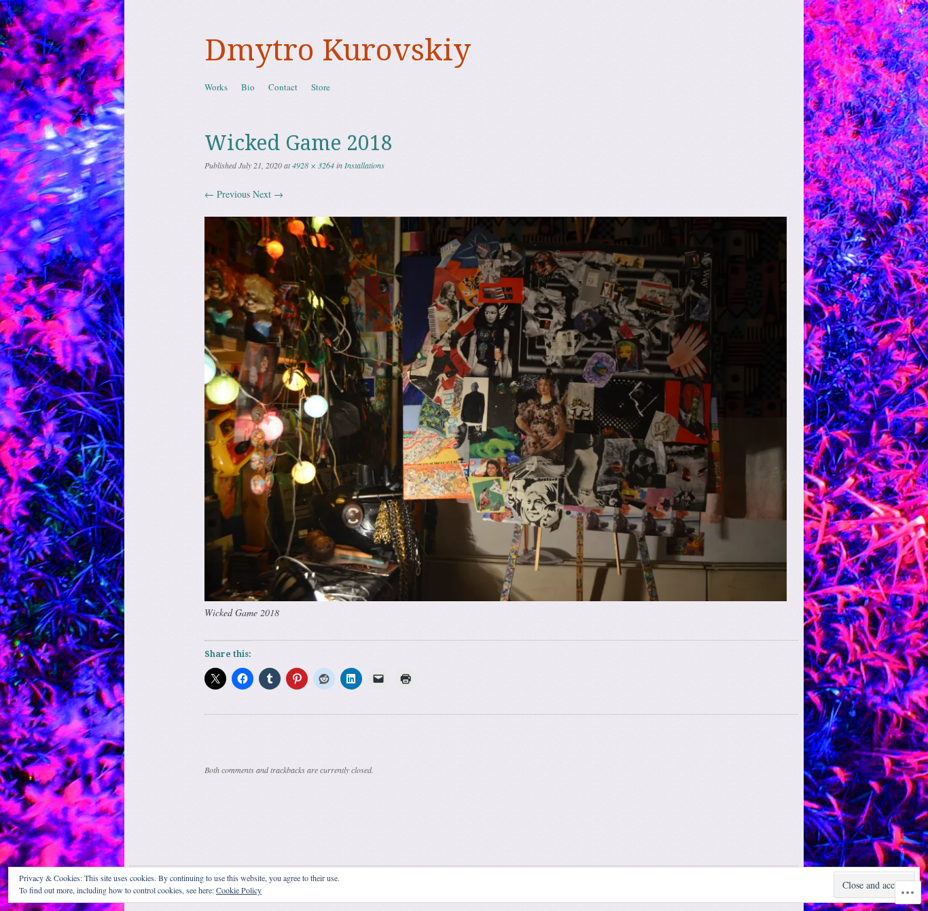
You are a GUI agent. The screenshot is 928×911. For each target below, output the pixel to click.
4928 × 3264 (313, 165)
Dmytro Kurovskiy (337, 50)
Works (216, 87)
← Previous (227, 193)
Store (320, 87)
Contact (283, 87)
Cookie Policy (239, 890)
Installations (364, 165)
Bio (248, 87)
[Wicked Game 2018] (495, 597)
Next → (268, 193)
